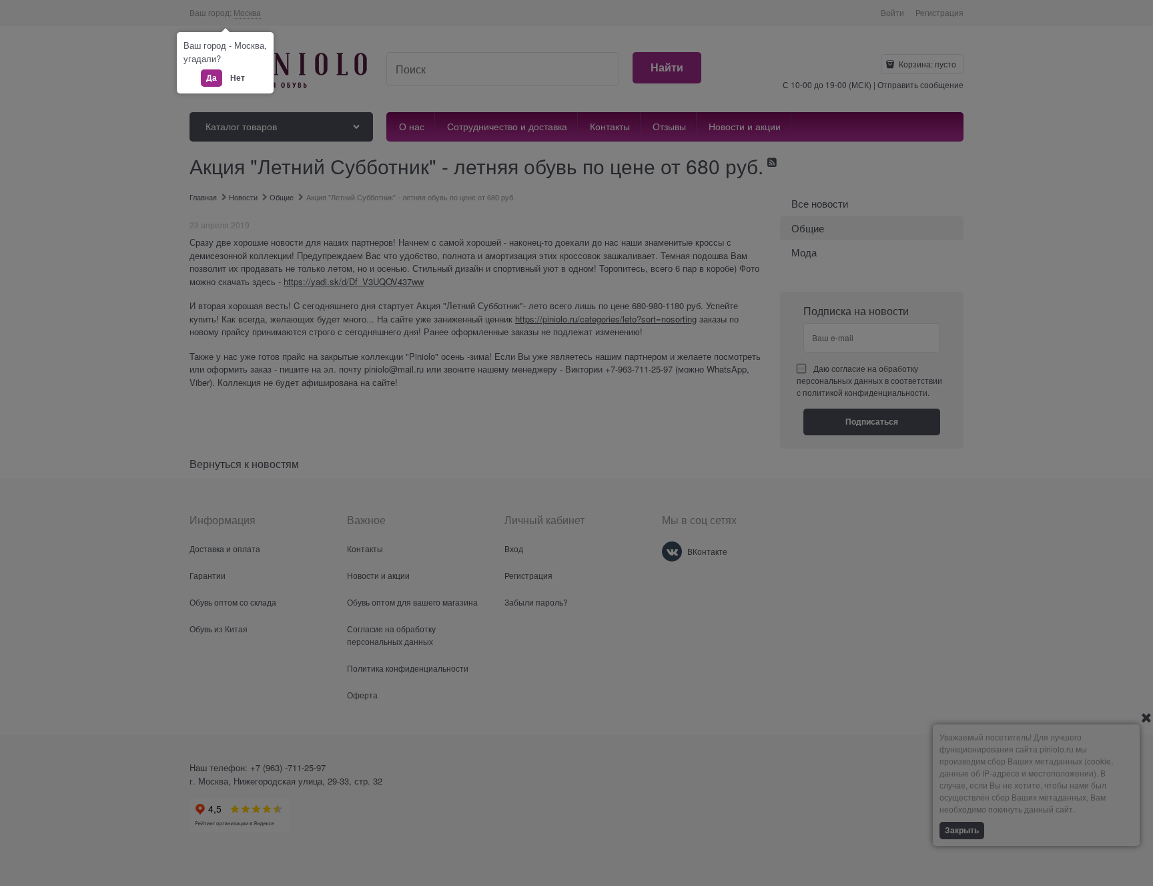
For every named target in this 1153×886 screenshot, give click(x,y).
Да (211, 77)
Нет (237, 77)
